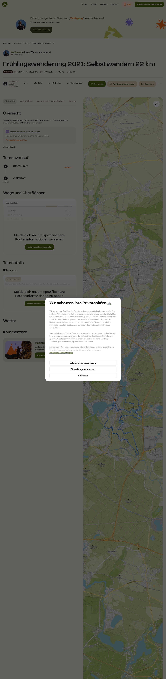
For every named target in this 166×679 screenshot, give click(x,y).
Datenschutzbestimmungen (61, 352)
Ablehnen (83, 375)
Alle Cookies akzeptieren (83, 363)
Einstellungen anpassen (83, 369)
